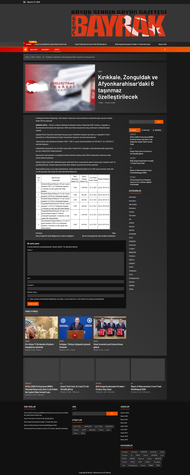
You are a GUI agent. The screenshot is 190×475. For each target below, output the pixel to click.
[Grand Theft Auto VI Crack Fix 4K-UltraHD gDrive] (77, 370)
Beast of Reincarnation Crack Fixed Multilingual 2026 (162, 44)
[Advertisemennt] (119, 23)
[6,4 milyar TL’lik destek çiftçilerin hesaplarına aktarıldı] (41, 327)
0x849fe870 (88, 426)
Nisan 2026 (124, 419)
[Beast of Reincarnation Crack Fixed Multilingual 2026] (148, 370)
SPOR (131, 267)
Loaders (132, 249)
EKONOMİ (132, 234)
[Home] (25, 49)
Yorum (30, 250)
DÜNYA (131, 223)
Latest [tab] (133, 130)
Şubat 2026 (124, 426)
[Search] (165, 50)
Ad (28, 278)
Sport (108, 430)
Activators (132, 201)
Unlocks (132, 282)
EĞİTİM (131, 230)
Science (101, 430)
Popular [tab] (146, 130)
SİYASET (132, 263)
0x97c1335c (77, 426)
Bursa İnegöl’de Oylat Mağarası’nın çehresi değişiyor (55, 234)
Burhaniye (132, 208)
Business (76, 430)
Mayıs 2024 (124, 439)
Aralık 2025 (124, 433)
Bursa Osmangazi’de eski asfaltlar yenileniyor (99, 234)
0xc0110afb (98, 426)
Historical (132, 245)
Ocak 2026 (124, 429)
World (83, 433)
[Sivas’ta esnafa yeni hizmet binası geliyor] (110, 327)
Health (84, 430)
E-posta (30, 285)
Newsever (97, 473)
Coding (131, 212)
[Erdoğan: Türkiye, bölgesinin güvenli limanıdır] (75, 327)
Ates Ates (41, 395)
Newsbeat (92, 430)
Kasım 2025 (124, 436)
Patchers (132, 256)
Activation (132, 197)
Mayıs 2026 (124, 416)
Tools (131, 274)
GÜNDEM (100, 71)
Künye (57, 49)
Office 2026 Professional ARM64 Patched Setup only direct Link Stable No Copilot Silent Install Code (142, 140)
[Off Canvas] (24, 2)
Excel (131, 238)
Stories (75, 433)
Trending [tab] (157, 130)
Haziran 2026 (125, 413)
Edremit (131, 227)
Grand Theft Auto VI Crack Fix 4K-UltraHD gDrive (77, 44)
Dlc (131, 148)
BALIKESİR (45, 49)
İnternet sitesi (32, 292)
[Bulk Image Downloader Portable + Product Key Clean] (113, 370)
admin (101, 102)
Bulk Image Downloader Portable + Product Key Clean (118, 44)
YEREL (131, 289)
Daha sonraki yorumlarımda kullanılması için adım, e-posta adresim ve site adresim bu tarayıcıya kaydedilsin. (67, 299)
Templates (133, 134)
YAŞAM (131, 286)
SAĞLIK (131, 260)
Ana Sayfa (33, 49)
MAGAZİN (132, 252)
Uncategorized (134, 278)
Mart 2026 (124, 423)
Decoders (132, 158)
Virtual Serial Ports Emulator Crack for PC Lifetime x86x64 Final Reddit (141, 182)
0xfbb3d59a (109, 426)
